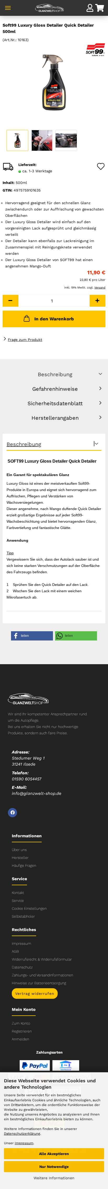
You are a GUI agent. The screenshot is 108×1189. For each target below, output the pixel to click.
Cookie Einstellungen (29, 908)
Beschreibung (55, 374)
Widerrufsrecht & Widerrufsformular (42, 959)
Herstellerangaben (55, 418)
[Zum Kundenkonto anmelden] (90, 8)
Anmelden (20, 1039)
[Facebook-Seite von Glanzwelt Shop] (12, 812)
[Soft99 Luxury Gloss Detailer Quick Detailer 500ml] (54, 82)
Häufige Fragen (24, 865)
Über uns (19, 850)
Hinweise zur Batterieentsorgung (39, 983)
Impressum (21, 943)
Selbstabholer (23, 916)
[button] (10, 301)
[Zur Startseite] (28, 698)
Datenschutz (22, 967)
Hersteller (20, 857)
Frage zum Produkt (25, 339)
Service (18, 900)
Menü (8, 8)
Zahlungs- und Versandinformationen (42, 975)
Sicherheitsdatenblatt (55, 403)
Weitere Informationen (54, 1178)
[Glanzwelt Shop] (54, 10)
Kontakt (18, 892)
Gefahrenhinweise (55, 389)
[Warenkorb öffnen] (100, 9)
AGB (15, 951)
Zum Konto (21, 1023)
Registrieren (22, 1031)
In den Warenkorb (54, 318)
